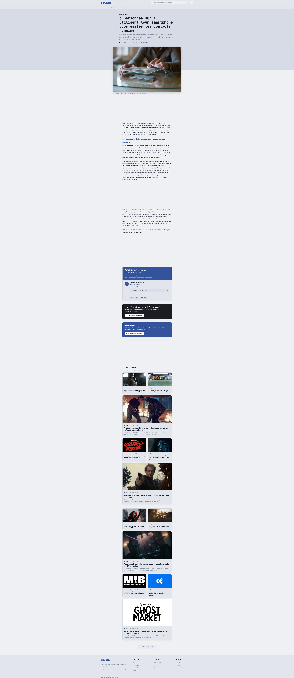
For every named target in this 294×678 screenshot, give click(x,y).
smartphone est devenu (146, 123)
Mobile (136, 297)
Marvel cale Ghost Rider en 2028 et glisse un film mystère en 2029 (134, 456)
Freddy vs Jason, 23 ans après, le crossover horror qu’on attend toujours (146, 429)
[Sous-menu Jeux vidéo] (126, 7)
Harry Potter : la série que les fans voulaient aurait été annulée (159, 527)
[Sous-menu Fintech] (135, 7)
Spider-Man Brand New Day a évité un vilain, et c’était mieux (134, 527)
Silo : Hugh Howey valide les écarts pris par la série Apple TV (159, 663)
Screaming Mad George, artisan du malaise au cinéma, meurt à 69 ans (134, 663)
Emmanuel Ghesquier (124, 42)
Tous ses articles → (135, 286)
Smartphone (144, 297)
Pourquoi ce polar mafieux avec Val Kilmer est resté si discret (146, 496)
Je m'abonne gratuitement (135, 333)
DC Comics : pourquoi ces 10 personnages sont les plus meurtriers (157, 593)
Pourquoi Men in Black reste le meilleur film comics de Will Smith (134, 592)
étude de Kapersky (133, 161)
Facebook (132, 276)
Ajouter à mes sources (135, 315)
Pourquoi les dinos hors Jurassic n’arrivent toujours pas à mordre (158, 391)
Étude (131, 297)
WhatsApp (148, 276)
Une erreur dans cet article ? (140, 290)
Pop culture (111, 7)
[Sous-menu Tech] (104, 7)
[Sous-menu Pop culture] (116, 7)
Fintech (132, 7)
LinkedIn (140, 276)
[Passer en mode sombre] (191, 2)
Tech (102, 7)
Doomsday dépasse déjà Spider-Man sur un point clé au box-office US (159, 457)
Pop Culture (123, 14)
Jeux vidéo (122, 7)
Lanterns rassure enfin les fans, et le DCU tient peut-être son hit (134, 391)
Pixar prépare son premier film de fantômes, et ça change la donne (145, 632)
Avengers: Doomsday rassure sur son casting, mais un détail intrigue (146, 565)
